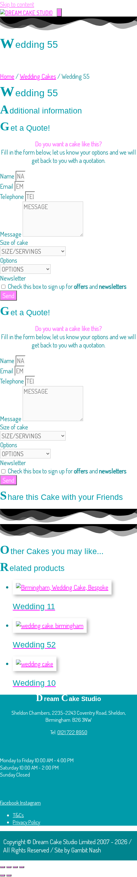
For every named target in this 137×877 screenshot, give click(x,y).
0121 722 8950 (72, 732)
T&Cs (18, 815)
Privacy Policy (26, 822)
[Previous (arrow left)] (2, 875)
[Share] (15, 867)
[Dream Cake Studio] (26, 12)
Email (7, 186)
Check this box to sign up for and (67, 286)
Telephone (12, 196)
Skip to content (17, 4)
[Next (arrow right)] (8, 875)
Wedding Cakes (38, 76)
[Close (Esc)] (21, 867)
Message (11, 234)
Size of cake (14, 242)
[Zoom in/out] (2, 867)
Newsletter (13, 278)
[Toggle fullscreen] (8, 867)
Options (8, 260)
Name (8, 176)
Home (7, 76)
